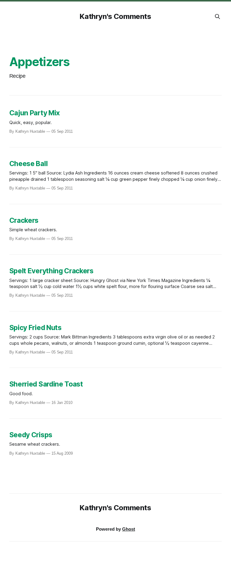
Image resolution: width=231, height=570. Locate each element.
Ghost (128, 529)
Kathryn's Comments (115, 16)
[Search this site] (217, 16)
